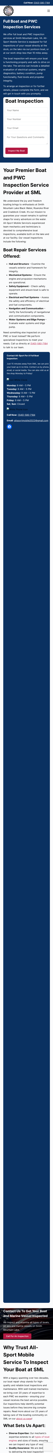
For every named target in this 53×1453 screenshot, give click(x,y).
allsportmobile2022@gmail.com (31, 420)
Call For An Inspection (17, 1336)
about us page (24, 1418)
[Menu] (48, 11)
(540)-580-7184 (42, 2)
